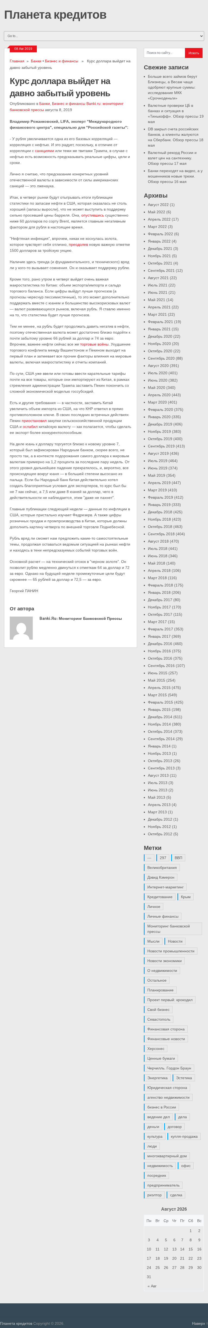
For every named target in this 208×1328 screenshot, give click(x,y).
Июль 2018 (157, 548)
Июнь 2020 (157, 380)
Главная (17, 61)
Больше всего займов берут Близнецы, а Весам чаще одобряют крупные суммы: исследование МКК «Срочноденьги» (172, 87)
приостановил (34, 420)
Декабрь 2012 (160, 819)
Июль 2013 (157, 783)
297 (163, 858)
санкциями (44, 151)
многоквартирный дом (167, 1156)
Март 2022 (157, 226)
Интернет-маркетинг (165, 887)
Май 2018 (156, 563)
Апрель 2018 (159, 570)
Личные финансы (162, 916)
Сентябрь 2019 (161, 446)
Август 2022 (158, 204)
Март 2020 (157, 402)
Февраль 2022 (160, 234)
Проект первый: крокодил (170, 1000)
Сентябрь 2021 (161, 270)
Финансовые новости (166, 1039)
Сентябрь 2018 (161, 534)
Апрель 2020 (159, 395)
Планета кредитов (55, 14)
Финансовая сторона (166, 1029)
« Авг (152, 1286)
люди (152, 1146)
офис (186, 1165)
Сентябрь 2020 (161, 358)
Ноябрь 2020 (159, 343)
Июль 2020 (157, 373)
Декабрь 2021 (160, 248)
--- (149, 858)
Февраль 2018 (160, 585)
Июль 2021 (157, 285)
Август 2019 (158, 453)
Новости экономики (164, 961)
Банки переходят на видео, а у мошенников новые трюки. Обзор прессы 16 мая (175, 176)
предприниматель (163, 1185)
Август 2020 (158, 365)
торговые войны (94, 344)
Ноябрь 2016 (159, 651)
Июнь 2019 (157, 468)
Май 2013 (156, 797)
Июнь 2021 (157, 292)
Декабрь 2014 (160, 717)
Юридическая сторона (167, 1087)
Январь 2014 (159, 746)
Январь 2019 (159, 504)
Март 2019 (157, 490)
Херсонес (155, 1048)
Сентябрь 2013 (161, 768)
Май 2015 (156, 680)
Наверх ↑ (200, 1323)
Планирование (160, 990)
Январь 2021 (159, 329)
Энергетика (157, 1078)
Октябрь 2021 (160, 263)
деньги (153, 1126)
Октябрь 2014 (160, 731)
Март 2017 (157, 622)
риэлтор (154, 1195)
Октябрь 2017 (160, 614)
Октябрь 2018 (160, 526)
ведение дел (158, 1117)
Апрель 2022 (159, 219)
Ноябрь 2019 (159, 431)
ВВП (178, 858)
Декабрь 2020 (160, 336)
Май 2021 (156, 300)
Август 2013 (158, 775)
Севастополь (158, 1019)
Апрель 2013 (159, 804)
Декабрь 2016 (160, 644)
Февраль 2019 (160, 497)
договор (175, 1126)
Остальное (157, 980)
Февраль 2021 (160, 322)
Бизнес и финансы (61, 61)
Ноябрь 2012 (159, 826)
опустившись (92, 215)
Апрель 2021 (159, 307)
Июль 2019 (157, 461)
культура (154, 1136)
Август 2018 (158, 541)
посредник (156, 1175)
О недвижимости (162, 970)
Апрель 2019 (159, 483)
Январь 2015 (159, 709)
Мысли (153, 941)
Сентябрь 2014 (161, 739)
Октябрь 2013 (160, 761)
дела (182, 1117)
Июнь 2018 (157, 556)
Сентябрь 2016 (161, 665)
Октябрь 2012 (160, 834)
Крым (186, 897)
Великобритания (162, 867)
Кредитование (160, 897)
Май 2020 (156, 387)
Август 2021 (158, 278)
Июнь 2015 (157, 673)
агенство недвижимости (168, 1097)
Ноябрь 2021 (159, 256)
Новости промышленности (170, 951)
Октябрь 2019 (160, 439)
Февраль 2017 (160, 629)
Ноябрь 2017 (159, 607)
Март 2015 (157, 695)
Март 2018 (157, 578)
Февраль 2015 (160, 702)
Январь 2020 (159, 417)
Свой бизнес (158, 1009)
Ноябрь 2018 (159, 519)
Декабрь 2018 (160, 512)
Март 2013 (157, 812)
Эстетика (184, 1078)
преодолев (78, 244)
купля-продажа (184, 1136)
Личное (153, 906)
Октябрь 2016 (160, 658)
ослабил (30, 426)
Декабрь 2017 (160, 600)
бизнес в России (161, 1107)
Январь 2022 (159, 241)
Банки (36, 61)
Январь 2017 (159, 636)
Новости (175, 941)
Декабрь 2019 (160, 424)
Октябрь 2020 (160, 351)
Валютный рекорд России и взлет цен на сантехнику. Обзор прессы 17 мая (172, 158)
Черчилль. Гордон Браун (169, 1068)
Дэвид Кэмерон (160, 877)
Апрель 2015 (159, 687)
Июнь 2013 (157, 790)
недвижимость (160, 1165)
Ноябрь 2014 (159, 724)
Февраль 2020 (160, 409)
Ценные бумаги (161, 1058)
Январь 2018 (159, 592)
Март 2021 (157, 314)
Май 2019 (156, 475)
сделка (176, 1195)
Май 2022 (156, 212)
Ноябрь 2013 (159, 753)
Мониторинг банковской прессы (168, 929)
